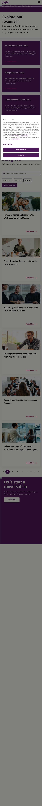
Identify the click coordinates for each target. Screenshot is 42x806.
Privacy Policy (24, 135)
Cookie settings (8, 144)
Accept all (21, 155)
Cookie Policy (14, 135)
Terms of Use (15, 139)
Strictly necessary (21, 149)
